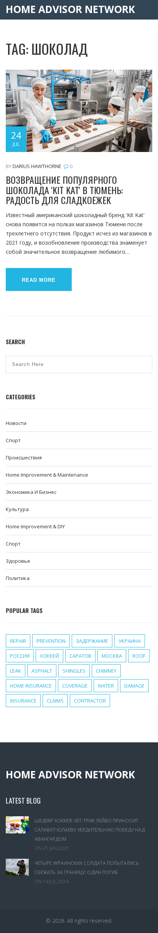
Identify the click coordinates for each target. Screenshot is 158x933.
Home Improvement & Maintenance (47, 474)
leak (15, 670)
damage (134, 685)
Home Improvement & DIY (35, 526)
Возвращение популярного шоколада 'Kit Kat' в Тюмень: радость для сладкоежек (64, 190)
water (106, 685)
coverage (74, 685)
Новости (16, 423)
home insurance (31, 685)
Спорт (13, 440)
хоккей (49, 655)
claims (55, 700)
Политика (18, 578)
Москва (112, 655)
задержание (92, 640)
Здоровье (18, 560)
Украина (129, 640)
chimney (106, 670)
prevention (51, 640)
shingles (74, 670)
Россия (20, 655)
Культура (17, 509)
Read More (39, 280)
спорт (13, 543)
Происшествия (24, 457)
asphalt (41, 670)
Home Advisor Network (70, 9)
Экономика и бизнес (31, 492)
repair (18, 640)
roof (138, 655)
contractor (90, 700)
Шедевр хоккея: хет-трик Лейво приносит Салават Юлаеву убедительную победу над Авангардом (90, 829)
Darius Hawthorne (37, 166)
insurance (23, 700)
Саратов (80, 655)
